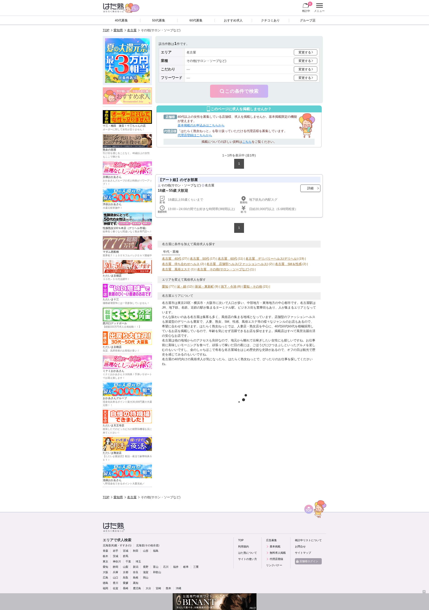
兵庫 (115, 572)
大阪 (105, 572)
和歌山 (157, 572)
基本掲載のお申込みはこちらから (201, 125)
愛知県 (118, 30)
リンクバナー (274, 565)
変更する (305, 52)
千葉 (128, 561)
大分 (148, 588)
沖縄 (178, 588)
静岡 (115, 566)
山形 (145, 550)
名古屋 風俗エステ (176, 269)
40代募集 (121, 20)
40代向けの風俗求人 (189, 359)
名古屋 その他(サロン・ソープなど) (223, 269)
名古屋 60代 (227, 258)
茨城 (115, 556)
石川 (165, 566)
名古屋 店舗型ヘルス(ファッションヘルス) (237, 264)
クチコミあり (270, 20)
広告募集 (271, 540)
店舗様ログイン (308, 561)
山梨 (125, 566)
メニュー (319, 8)
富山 (155, 566)
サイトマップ (303, 552)
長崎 (125, 588)
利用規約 (243, 546)
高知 (135, 583)
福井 (176, 566)
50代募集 (158, 20)
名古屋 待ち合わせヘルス (181, 264)
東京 (105, 561)
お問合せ (300, 546)
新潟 (135, 566)
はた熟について (247, 552)
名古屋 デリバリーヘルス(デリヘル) (272, 258)
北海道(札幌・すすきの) (117, 545)
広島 (105, 577)
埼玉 (138, 561)
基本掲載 (275, 546)
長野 (145, 566)
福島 (155, 550)
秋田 (135, 550)
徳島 (105, 583)
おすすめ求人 (233, 20)
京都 (125, 572)
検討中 (306, 7)
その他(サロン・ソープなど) (181, 185)
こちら (247, 141)
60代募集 (195, 20)
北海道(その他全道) (147, 545)
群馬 (125, 556)
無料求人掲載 (278, 552)
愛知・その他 (252, 286)
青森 (105, 550)
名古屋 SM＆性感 (288, 264)
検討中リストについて (308, 540)
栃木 (105, 556)
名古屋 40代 (171, 258)
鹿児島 (137, 588)
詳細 (310, 188)
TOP (106, 30)
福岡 (105, 588)
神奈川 (117, 561)
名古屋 (132, 30)
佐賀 (115, 588)
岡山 (145, 577)
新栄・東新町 (204, 286)
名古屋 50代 (199, 258)
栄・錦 (181, 286)
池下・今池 (228, 286)
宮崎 (158, 588)
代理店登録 (276, 559)
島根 (135, 577)
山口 (115, 577)
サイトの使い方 (247, 559)
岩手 (115, 550)
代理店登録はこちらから (195, 135)
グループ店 (307, 20)
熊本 (168, 588)
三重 (196, 566)
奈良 (135, 572)
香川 (115, 583)
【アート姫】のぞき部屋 (178, 180)
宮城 (125, 550)
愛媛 (125, 583)
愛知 (165, 286)
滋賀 (145, 572)
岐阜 (186, 566)
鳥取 (125, 577)
